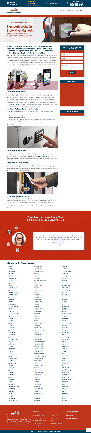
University (64, 351)
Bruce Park (11, 299)
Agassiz (11, 266)
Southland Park (65, 303)
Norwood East (38, 350)
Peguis (36, 364)
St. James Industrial (66, 313)
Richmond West (38, 384)
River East (37, 391)
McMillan (37, 310)
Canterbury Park (12, 308)
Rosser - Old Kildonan (66, 271)
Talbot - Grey (64, 331)
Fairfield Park (12, 360)
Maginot (37, 294)
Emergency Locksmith (56, 426)
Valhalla (63, 353)
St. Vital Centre (65, 322)
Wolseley (64, 398)
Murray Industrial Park (40, 331)
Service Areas (79, 11)
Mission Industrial (39, 324)
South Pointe (64, 292)
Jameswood (11, 391)
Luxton (36, 292)
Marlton (37, 303)
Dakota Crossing (12, 332)
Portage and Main (39, 372)
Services (61, 11)
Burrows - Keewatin (13, 306)
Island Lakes (12, 388)
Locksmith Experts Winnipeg (54, 431)
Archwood (11, 273)
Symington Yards (65, 329)
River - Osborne (38, 390)
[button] (17, 250)
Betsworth (11, 282)
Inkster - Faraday (12, 383)
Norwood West (38, 351)
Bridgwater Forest (13, 289)
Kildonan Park (38, 268)
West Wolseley (65, 381)
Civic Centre (11, 322)
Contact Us (70, 11)
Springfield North (65, 306)
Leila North (37, 282)
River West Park (38, 395)
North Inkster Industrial (40, 341)
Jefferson (11, 393)
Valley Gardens (65, 355)
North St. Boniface (39, 346)
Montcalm (37, 325)
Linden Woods (38, 285)
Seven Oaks (64, 284)
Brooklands (11, 297)
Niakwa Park (38, 334)
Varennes (64, 357)
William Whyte (65, 395)
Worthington (64, 402)
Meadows (37, 313)
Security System (16, 104)
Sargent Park (64, 280)
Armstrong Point (12, 275)
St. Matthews (65, 318)
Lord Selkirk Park (39, 291)
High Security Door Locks (40, 415)
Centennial (11, 310)
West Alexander (65, 372)
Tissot (63, 334)
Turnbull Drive (65, 343)
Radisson (37, 379)
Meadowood (38, 311)
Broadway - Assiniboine (14, 294)
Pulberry (37, 377)
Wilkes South (65, 393)
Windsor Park (65, 397)
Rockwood (64, 268)
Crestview (11, 331)
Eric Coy (11, 357)
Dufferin (11, 337)
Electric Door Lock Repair (40, 420)
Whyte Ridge (64, 390)
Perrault (37, 367)
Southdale (64, 301)
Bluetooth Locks (54, 418)
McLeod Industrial (39, 308)
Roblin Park (64, 266)
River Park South (39, 393)
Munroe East (38, 327)
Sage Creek (64, 278)
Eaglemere (11, 344)
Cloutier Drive (12, 324)
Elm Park (11, 353)
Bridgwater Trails (13, 292)
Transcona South (65, 337)
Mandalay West (38, 296)
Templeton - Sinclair (66, 332)
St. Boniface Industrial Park (68, 310)
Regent (37, 381)
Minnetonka (38, 317)
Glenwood (11, 372)
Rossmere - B (65, 275)
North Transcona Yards (40, 348)
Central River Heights (13, 313)
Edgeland (11, 351)
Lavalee (37, 277)
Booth (10, 285)
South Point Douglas (66, 291)
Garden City (11, 367)
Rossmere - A (65, 273)
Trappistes (64, 341)
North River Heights (39, 344)
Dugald (10, 343)
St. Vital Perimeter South (67, 324)
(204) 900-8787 (76, 5)
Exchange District (13, 358)
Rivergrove (37, 398)
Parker (36, 362)
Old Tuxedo (37, 355)
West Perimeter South (66, 379)
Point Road (37, 369)
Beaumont (11, 280)
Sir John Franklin (65, 289)
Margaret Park (38, 301)
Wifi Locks (53, 420)
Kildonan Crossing (13, 402)
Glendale (11, 369)
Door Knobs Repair (39, 426)
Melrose (37, 315)
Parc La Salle (38, 360)
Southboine (64, 299)
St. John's (64, 317)
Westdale (64, 383)
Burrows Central (12, 304)
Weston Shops (65, 386)
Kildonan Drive (38, 266)
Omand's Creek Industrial (40, 357)
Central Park (11, 311)
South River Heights (66, 296)
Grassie (11, 376)
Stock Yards (64, 325)
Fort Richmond (12, 364)
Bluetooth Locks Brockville (27, 16)
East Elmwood (12, 348)
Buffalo (10, 303)
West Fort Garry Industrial (67, 376)
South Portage (65, 294)
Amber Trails (12, 271)
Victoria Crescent (65, 362)
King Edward (38, 270)
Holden (10, 381)
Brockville (11, 296)
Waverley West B (65, 369)
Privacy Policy (54, 415)
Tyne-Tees (64, 350)
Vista (63, 365)
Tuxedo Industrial (65, 346)
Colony (10, 325)
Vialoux (63, 360)
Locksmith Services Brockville (15, 16)
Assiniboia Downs (13, 277)
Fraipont (11, 365)
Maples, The (38, 299)
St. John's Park (65, 315)
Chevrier (11, 318)
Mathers (37, 304)
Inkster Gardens (12, 384)
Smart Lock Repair (39, 423)
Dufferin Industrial (13, 339)
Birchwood (11, 284)
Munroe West (38, 329)
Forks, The (11, 362)
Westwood (64, 388)
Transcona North (65, 336)
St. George (64, 311)
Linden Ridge (38, 284)
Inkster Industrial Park (14, 386)
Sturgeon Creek (65, 327)
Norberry (37, 337)
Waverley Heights (65, 367)
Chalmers (11, 317)
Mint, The (37, 318)
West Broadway (65, 374)
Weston (63, 384)
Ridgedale (37, 386)
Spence (63, 304)
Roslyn (63, 270)
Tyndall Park (64, 348)
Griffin (10, 377)
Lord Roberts (38, 289)
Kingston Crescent (39, 271)
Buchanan (11, 301)
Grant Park (11, 374)
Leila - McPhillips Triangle (41, 280)
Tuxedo (63, 344)
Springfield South (65, 308)
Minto (36, 320)
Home (54, 11)
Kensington (11, 395)
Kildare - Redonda (13, 400)
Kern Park (11, 397)
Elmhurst (11, 355)
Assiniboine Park (12, 278)
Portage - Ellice (38, 374)
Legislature (37, 278)
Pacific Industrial (39, 358)
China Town (11, 320)
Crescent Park (12, 327)
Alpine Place (12, 270)
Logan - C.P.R (38, 287)
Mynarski (37, 332)
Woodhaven (64, 400)
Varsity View (64, 358)
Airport (10, 268)
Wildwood (64, 391)
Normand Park (38, 339)
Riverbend (37, 397)
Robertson (37, 402)
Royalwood (64, 277)
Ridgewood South (39, 388)
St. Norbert (64, 320)
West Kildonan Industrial (67, 377)
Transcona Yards (65, 339)
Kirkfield (37, 273)
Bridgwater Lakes (13, 291)
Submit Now (72, 72)
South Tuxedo (65, 297)
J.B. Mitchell (12, 390)
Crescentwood (12, 329)
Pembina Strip (38, 365)
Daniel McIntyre (12, 334)
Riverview (37, 400)
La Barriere (37, 275)
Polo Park (37, 371)
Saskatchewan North (66, 282)
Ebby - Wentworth (13, 350)
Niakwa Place (38, 336)
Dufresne (11, 341)
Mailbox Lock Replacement (57, 423)
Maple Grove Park (39, 297)
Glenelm (11, 371)
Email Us (70, 415)
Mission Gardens (39, 322)
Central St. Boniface (13, 315)
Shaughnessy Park (66, 285)
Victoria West (65, 364)
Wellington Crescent (66, 371)
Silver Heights (65, 287)
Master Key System (39, 418)
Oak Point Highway (39, 353)
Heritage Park (12, 379)
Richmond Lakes (39, 383)
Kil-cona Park (12, 398)
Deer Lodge (11, 336)
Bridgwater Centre (13, 287)
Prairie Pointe (38, 376)
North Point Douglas (39, 343)
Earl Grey (11, 346)
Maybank (37, 306)
